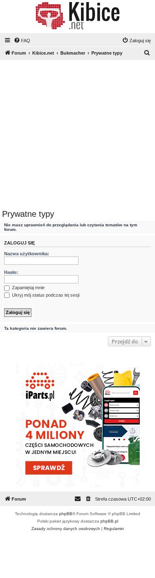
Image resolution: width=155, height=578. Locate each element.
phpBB (65, 513)
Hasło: (11, 272)
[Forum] (77, 15)
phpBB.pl (109, 521)
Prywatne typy (28, 213)
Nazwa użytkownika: (26, 253)
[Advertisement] (77, 136)
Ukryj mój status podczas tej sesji (45, 295)
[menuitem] (22, 41)
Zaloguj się (19, 242)
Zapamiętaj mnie (28, 287)
